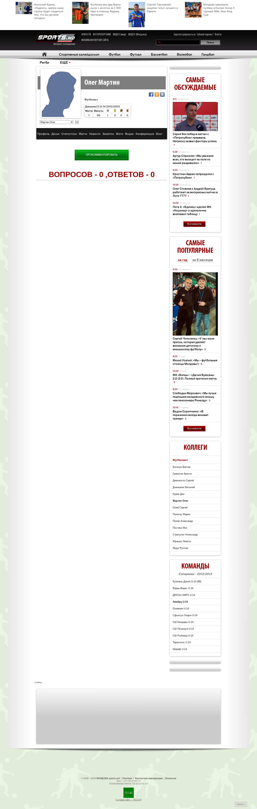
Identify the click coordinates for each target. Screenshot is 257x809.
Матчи (83, 133)
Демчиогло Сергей (183, 480)
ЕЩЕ (64, 62)
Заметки (108, 133)
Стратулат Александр (185, 534)
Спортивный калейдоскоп (79, 54)
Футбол (114, 54)
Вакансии (170, 778)
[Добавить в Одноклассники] (156, 94)
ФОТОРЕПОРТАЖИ (102, 34)
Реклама (127, 778)
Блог (159, 133)
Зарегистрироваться (184, 34)
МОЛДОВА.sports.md (108, 778)
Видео (129, 133)
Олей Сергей (180, 507)
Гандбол (207, 54)
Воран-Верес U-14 (183, 588)
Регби (44, 62)
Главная (44, 54)
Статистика (69, 133)
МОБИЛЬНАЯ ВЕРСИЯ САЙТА (95, 40)
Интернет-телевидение (65, 44)
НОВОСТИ (86, 34)
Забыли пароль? (205, 34)
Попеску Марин (181, 514)
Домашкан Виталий (184, 487)
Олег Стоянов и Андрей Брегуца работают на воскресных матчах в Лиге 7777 (195, 192)
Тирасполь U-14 (182, 642)
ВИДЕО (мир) (119, 34)
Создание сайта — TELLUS (128, 799)
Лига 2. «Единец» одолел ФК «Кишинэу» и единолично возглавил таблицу (192, 210)
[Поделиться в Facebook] (151, 94)
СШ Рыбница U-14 (183, 635)
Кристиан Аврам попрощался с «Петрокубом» (193, 175)
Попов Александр (183, 521)
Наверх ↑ (241, 804)
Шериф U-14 (180, 649)
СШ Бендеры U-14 (183, 622)
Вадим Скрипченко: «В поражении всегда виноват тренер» (190, 414)
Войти (218, 34)
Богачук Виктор (181, 467)
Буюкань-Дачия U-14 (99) (187, 581)
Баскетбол (159, 54)
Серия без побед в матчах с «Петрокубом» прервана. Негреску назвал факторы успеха (195, 139)
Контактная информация (149, 778)
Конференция (145, 133)
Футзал (135, 54)
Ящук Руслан (180, 548)
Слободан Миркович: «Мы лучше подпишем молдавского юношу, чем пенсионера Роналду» (194, 396)
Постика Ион (180, 527)
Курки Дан (178, 494)
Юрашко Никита (182, 541)
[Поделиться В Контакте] (162, 94)
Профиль (43, 133)
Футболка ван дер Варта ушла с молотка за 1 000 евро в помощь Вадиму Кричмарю (105, 9)
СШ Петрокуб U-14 (183, 628)
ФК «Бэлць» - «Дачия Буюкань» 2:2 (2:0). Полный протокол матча (195, 378)
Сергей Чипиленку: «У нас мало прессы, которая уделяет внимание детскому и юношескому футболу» (193, 344)
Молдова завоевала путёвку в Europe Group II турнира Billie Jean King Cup (219, 9)
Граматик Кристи (182, 473)
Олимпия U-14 (181, 608)
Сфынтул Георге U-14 (185, 615)
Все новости (194, 224)
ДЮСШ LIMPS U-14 (184, 595)
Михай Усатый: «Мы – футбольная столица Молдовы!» (195, 361)
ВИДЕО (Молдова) (137, 34)
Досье (55, 133)
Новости (95, 133)
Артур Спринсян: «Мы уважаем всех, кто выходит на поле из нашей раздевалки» (193, 159)
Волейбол (184, 54)
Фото (119, 133)
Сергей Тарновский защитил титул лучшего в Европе (162, 8)
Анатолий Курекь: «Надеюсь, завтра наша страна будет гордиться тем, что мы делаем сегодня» (49, 11)
